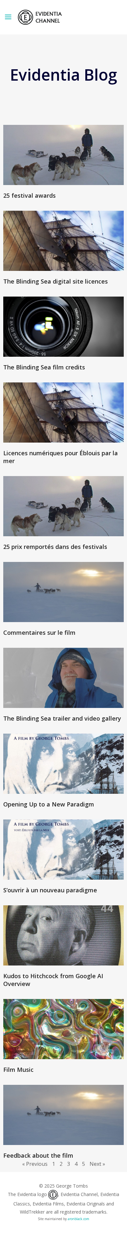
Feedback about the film (38, 1155)
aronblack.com (78, 1219)
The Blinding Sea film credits (44, 367)
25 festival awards (29, 195)
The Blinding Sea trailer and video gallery (62, 718)
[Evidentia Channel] (40, 17)
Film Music (18, 1069)
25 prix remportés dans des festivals (55, 547)
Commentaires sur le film (39, 632)
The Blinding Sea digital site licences (55, 281)
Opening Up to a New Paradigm (48, 804)
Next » (97, 1163)
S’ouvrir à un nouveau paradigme (50, 890)
